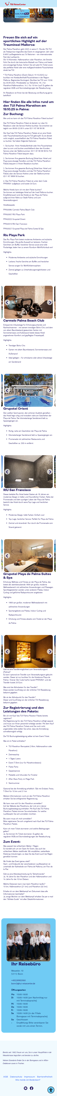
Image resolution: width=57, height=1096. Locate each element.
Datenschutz (16, 1076)
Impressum (29, 1076)
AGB (5, 1076)
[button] (49, 302)
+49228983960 (18, 980)
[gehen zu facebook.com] (31, 1089)
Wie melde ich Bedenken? (27, 1080)
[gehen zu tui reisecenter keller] (27, 1089)
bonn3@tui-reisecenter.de (23, 983)
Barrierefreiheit (44, 1076)
